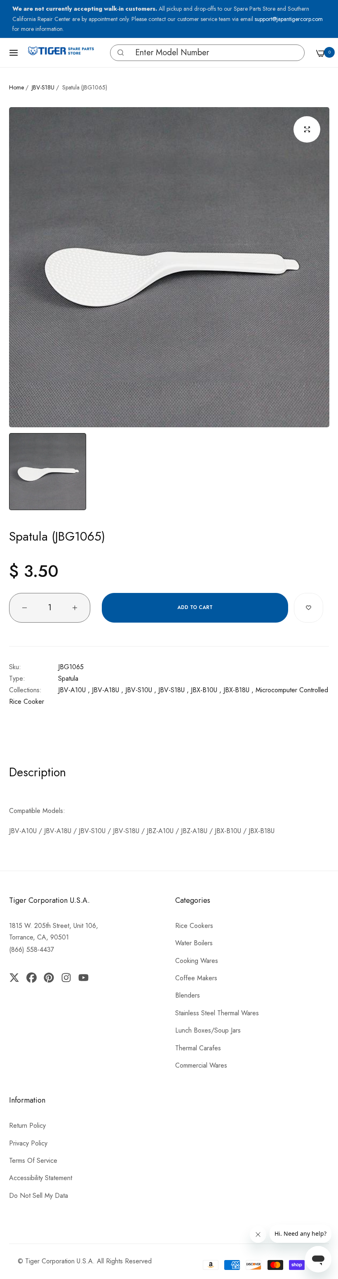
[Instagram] (66, 977)
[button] (120, 52)
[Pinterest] (48, 977)
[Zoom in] (306, 129)
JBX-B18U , (238, 690)
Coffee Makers (196, 978)
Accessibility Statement (40, 1178)
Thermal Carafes (198, 1048)
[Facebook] (31, 977)
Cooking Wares (196, 960)
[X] (16, 977)
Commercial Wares (201, 1065)
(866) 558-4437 (31, 949)
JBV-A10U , (74, 690)
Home (16, 87)
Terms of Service (33, 1160)
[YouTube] (83, 977)
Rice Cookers (194, 925)
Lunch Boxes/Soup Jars (208, 1030)
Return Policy (27, 1125)
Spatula (68, 678)
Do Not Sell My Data (38, 1195)
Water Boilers (194, 943)
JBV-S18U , (173, 690)
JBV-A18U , (107, 690)
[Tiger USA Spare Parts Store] (61, 53)
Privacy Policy (28, 1143)
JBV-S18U (43, 87)
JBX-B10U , (206, 690)
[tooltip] (118, 53)
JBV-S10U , (140, 690)
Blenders (187, 995)
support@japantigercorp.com (289, 19)
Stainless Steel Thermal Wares (217, 1013)
